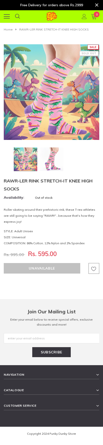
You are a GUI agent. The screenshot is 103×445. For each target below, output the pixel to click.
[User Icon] (84, 16)
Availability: (14, 197)
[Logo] (51, 15)
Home (8, 29)
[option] (51, 92)
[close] (96, 5)
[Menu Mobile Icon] (7, 17)
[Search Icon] (17, 16)
